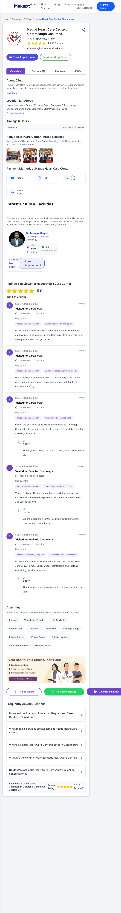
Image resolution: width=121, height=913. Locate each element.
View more (11, 93)
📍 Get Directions (15, 113)
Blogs (57, 4)
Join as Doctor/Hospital (84, 6)
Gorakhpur (17, 19)
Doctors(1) (38, 71)
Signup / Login (104, 6)
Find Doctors (46, 6)
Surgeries (70, 4)
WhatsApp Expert (57, 57)
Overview (15, 71)
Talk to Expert (26, 691)
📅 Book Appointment (22, 57)
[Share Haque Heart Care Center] (83, 29)
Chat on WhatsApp (66, 691)
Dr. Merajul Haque (37, 233)
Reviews (60, 71)
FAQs (78, 71)
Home (33, 4)
